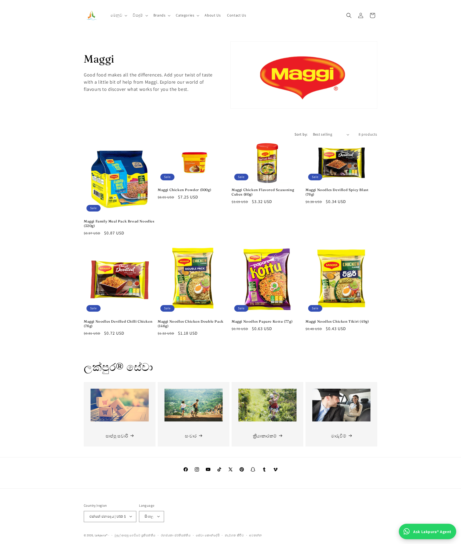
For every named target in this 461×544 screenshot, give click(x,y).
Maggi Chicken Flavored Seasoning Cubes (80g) (263, 192)
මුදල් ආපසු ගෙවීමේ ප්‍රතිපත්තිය (135, 535)
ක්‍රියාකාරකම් (265, 436)
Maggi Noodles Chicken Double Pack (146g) (191, 323)
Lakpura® (101, 535)
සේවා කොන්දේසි (208, 535)
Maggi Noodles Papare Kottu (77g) (262, 321)
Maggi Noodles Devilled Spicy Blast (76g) (336, 192)
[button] (118, 15)
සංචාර (191, 436)
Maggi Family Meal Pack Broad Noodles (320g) (119, 223)
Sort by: (301, 134)
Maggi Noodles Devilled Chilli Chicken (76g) (118, 323)
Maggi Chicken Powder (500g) (184, 190)
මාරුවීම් (338, 436)
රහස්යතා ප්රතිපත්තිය (176, 535)
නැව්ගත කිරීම (234, 535)
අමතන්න (255, 535)
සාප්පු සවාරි (117, 436)
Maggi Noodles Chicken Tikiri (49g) (337, 321)
